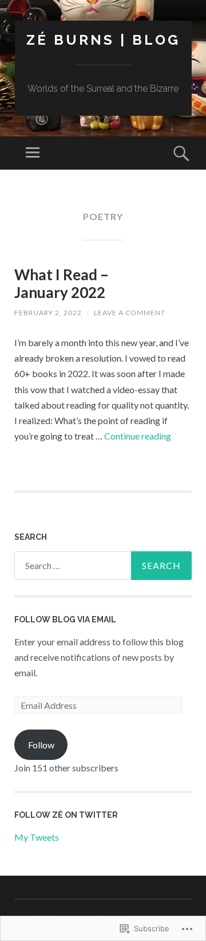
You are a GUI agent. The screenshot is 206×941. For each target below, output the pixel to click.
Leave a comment (129, 312)
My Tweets (36, 837)
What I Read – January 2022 (61, 283)
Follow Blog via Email (65, 619)
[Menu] (32, 153)
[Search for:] (103, 565)
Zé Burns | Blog (103, 40)
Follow (41, 744)
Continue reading (137, 435)
